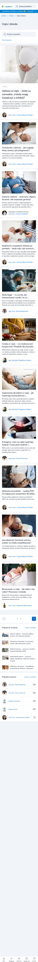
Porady (11, 16)
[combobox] (25, 6)
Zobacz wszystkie (30, 627)
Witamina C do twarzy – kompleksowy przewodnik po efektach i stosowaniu (22, 667)
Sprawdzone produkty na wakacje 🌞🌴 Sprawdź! (17, 11)
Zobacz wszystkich (30, 677)
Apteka (4, 16)
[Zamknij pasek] (35, 11)
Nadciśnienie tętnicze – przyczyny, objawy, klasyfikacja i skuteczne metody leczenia (22, 659)
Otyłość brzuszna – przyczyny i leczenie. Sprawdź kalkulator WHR (22, 650)
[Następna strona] (34, 619)
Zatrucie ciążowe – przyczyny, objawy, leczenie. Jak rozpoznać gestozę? (22, 635)
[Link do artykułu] (19, 82)
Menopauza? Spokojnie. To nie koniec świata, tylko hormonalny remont (21, 642)
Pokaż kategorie (7, 40)
